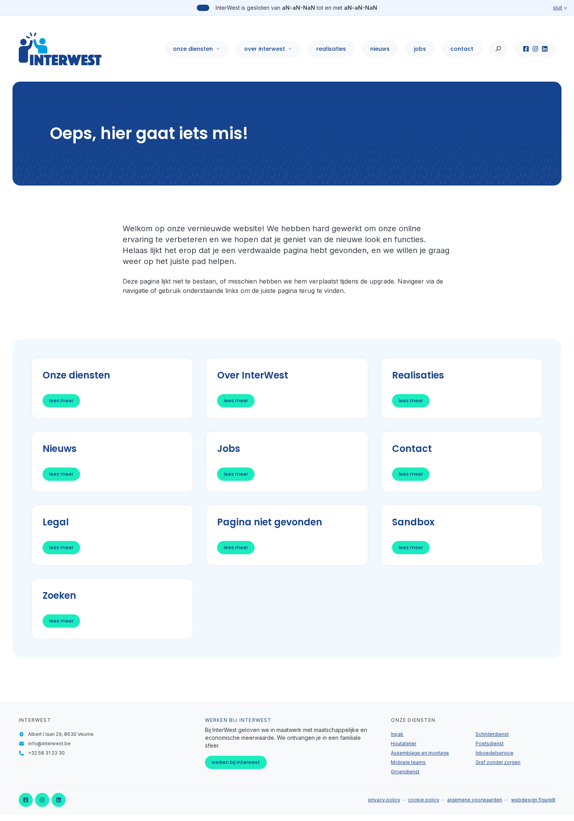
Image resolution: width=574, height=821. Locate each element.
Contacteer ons (448, 788)
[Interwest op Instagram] (535, 49)
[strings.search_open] (498, 49)
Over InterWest (264, 49)
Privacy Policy (384, 800)
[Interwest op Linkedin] (544, 49)
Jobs (420, 49)
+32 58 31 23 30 (46, 753)
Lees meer (61, 400)
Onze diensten (193, 49)
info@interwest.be (49, 743)
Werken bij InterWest (236, 762)
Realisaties (331, 49)
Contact (461, 49)
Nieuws (380, 49)
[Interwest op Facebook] (526, 49)
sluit (557, 8)
